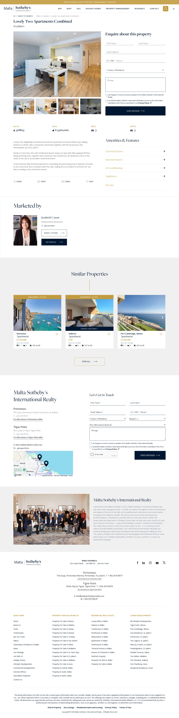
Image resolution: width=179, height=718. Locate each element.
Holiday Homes (19, 660)
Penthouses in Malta (99, 633)
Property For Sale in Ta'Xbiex (63, 637)
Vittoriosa (21, 333)
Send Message (133, 111)
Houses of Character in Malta (102, 652)
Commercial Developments (24, 668)
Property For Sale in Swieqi (62, 629)
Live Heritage (18, 652)
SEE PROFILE (51, 242)
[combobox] (110, 61)
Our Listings (69, 707)
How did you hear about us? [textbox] (101, 424)
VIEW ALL (86, 361)
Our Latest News (76, 563)
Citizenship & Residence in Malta (26, 644)
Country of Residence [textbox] (98, 418)
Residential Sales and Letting (90, 707)
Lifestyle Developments (22, 664)
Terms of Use (125, 707)
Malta (38, 16)
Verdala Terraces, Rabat (139, 652)
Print (43, 181)
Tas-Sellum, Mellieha (138, 656)
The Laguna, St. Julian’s (139, 641)
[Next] (58, 317)
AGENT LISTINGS (51, 233)
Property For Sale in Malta (101, 664)
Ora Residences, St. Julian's (140, 633)
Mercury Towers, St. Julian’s (141, 644)
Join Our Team (19, 637)
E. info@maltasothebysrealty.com (27, 444)
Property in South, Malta (62, 672)
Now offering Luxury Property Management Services (89, 2)
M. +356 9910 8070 (21, 448)
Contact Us (17, 679)
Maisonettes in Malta (99, 637)
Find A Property (54, 707)
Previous (16, 64)
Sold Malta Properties (21, 676)
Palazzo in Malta (97, 625)
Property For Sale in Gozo (62, 664)
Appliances (135, 176)
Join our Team (103, 563)
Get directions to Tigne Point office (28, 437)
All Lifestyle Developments (140, 621)
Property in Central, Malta (62, 668)
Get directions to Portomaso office (28, 419)
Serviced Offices (19, 672)
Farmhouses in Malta (99, 644)
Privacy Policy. (144, 103)
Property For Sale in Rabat (62, 644)
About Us (17, 625)
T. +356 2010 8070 (20, 433)
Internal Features (135, 159)
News (15, 648)
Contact (154, 8)
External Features (135, 151)
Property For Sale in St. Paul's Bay (65, 652)
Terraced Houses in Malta (101, 648)
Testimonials (18, 633)
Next (98, 64)
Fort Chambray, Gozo (138, 664)
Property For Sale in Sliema (63, 621)
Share (19, 181)
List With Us (90, 563)
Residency (140, 8)
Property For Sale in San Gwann (64, 641)
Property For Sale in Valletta (63, 625)
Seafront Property (98, 656)
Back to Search (25, 16)
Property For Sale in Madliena (64, 648)
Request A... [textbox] (134, 418)
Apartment (23, 336)
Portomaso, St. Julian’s (139, 637)
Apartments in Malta (99, 641)
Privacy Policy (111, 707)
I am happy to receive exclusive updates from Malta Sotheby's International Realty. (136, 96)
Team (15, 629)
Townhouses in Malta (99, 629)
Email (67, 181)
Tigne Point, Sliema (138, 625)
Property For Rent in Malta (101, 660)
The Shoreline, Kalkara (139, 660)
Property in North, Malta (62, 676)
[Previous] (16, 317)
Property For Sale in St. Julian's (64, 656)
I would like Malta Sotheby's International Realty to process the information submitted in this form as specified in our (135, 101)
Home (15, 621)
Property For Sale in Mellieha (63, 660)
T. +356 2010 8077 (48, 225)
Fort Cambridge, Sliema (131, 333)
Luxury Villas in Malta (99, 621)
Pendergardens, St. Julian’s (140, 648)
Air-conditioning (135, 167)
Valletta (72, 333)
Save (91, 181)
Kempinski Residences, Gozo (141, 668)
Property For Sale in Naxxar (63, 633)
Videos (16, 641)
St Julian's (46, 16)
